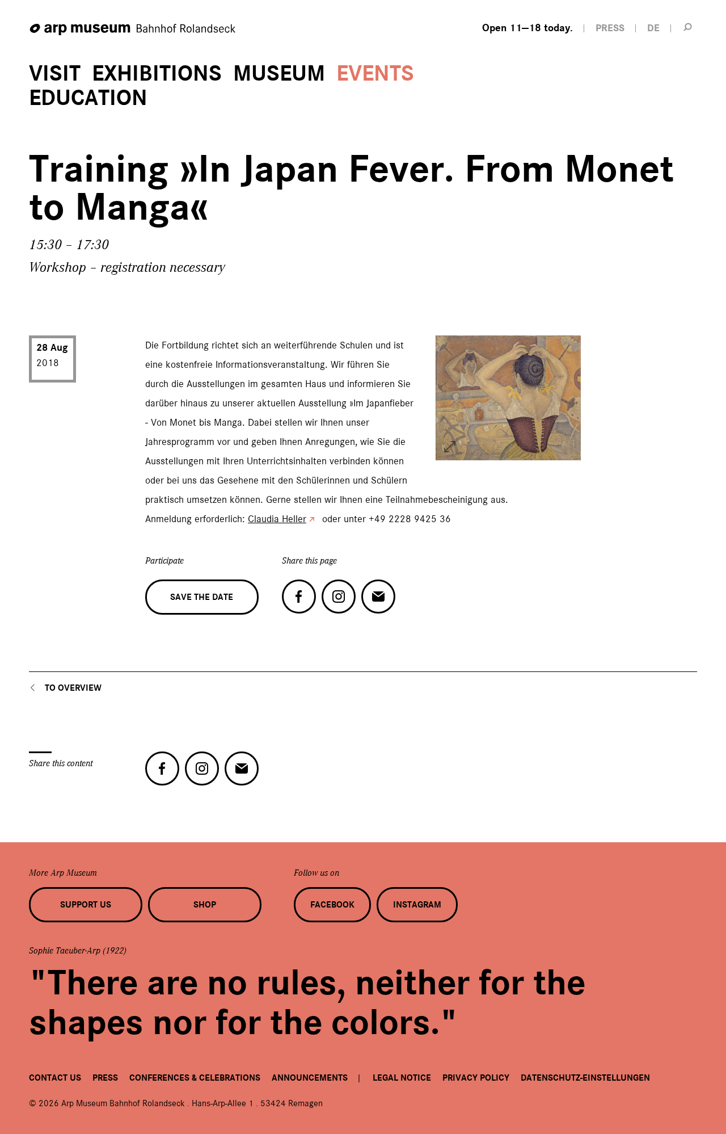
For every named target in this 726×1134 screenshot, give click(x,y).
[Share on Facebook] (299, 596)
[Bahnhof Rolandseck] (133, 30)
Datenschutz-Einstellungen (585, 1078)
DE (653, 28)
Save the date (201, 597)
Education (88, 98)
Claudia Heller (277, 518)
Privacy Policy (475, 1078)
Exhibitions (157, 73)
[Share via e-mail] (378, 596)
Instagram (417, 905)
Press (105, 1078)
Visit (55, 73)
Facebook (332, 905)
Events (375, 73)
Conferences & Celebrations (194, 1078)
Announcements (310, 1078)
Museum (279, 73)
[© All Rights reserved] (449, 446)
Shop (204, 905)
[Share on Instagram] (339, 596)
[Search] (688, 26)
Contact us (55, 1078)
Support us (85, 905)
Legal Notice (402, 1078)
